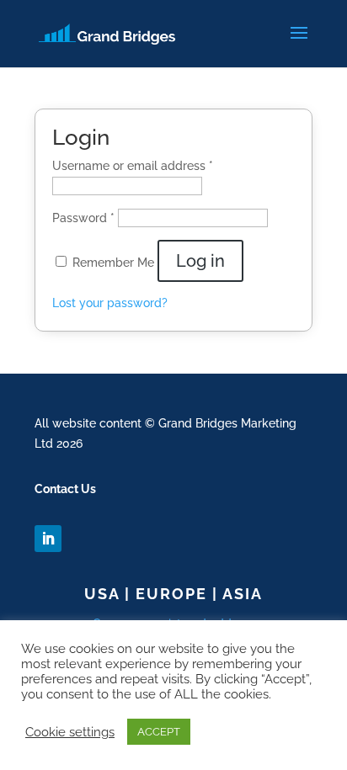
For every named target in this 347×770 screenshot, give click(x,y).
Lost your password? (110, 303)
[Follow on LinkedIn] (48, 538)
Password (83, 218)
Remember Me (114, 262)
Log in (200, 261)
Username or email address (132, 166)
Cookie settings (70, 732)
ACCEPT (158, 731)
